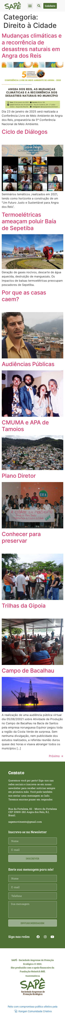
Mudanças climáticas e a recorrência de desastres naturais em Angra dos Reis (32, 45)
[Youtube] (52, 937)
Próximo (56, 756)
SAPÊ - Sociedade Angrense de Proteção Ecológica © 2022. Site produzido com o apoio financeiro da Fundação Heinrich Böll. (32, 965)
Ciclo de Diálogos (24, 131)
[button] (30, 6)
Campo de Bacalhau (28, 670)
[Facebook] (38, 937)
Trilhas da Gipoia (24, 605)
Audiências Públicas (28, 364)
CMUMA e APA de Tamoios (25, 425)
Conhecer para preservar (21, 537)
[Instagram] (45, 937)
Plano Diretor (19, 475)
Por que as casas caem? (24, 296)
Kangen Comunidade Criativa (35, 1011)
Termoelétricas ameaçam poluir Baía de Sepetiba (29, 221)
